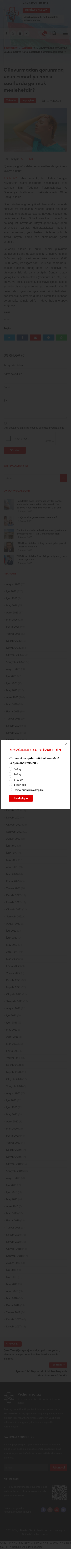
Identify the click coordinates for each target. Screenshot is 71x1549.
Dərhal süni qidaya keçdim (29, 789)
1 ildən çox (20, 784)
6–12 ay (18, 779)
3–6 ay (17, 774)
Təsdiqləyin (21, 798)
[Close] (66, 743)
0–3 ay (17, 769)
